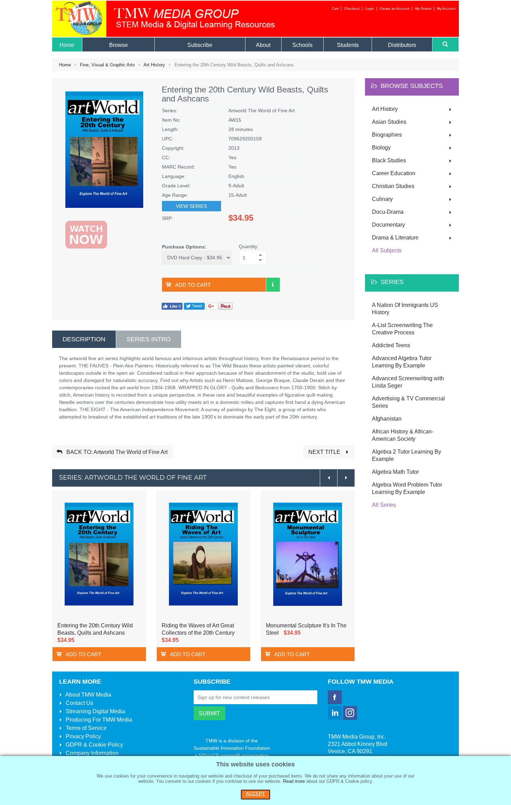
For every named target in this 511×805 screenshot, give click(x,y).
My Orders (423, 8)
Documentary (388, 225)
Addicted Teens (391, 345)
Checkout (351, 8)
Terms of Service (85, 728)
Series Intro (149, 339)
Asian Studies (389, 122)
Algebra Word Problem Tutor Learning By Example (407, 488)
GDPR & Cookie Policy (93, 745)
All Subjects (387, 250)
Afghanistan (387, 419)
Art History (154, 64)
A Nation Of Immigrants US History (405, 308)
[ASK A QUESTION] (273, 285)
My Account (446, 8)
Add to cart (193, 285)
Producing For (98, 720)
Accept (255, 793)
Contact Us (78, 703)
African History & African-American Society (402, 435)
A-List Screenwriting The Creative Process (402, 328)
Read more (294, 781)
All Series (384, 505)
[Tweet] (194, 306)
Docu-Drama (388, 212)
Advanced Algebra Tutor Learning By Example (401, 361)
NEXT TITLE (325, 452)
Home (65, 64)
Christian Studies (393, 186)
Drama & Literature (395, 238)
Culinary (382, 199)
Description (84, 339)
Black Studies (389, 160)
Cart (335, 8)
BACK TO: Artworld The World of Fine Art (116, 452)
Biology (381, 148)
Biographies (387, 135)
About (87, 695)
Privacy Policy (82, 736)
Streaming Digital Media (94, 711)
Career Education (393, 173)
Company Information (91, 753)
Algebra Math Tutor (395, 472)
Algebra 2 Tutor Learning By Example (406, 455)
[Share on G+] (211, 306)
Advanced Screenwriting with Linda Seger (408, 382)
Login (369, 8)
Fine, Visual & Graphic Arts (107, 64)
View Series (191, 206)
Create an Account (394, 8)
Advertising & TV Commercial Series (408, 402)
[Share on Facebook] (172, 306)
